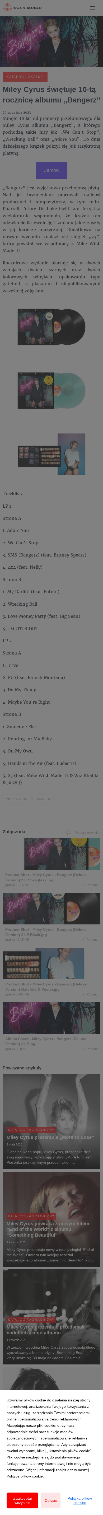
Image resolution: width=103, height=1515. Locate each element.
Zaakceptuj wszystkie (22, 1500)
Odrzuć (51, 1500)
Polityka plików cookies (80, 1500)
